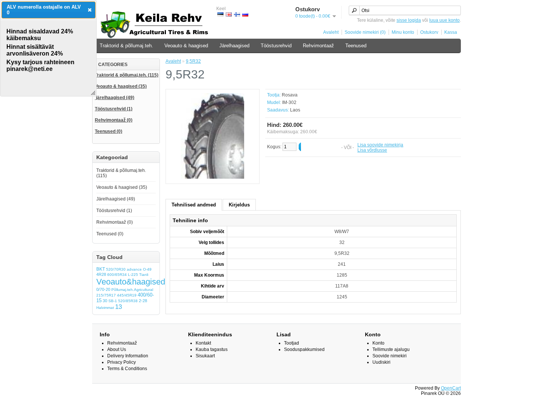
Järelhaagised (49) (115, 199)
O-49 (147, 269)
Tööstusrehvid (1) (114, 210)
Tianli (143, 275)
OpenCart (451, 388)
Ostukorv (429, 32)
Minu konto (403, 32)
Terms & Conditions (127, 368)
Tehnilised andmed (194, 205)
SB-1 (112, 301)
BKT (100, 269)
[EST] (220, 14)
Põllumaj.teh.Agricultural (132, 290)
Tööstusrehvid (276, 45)
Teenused (355, 45)
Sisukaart (205, 355)
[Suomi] (237, 14)
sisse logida (409, 20)
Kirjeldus (239, 205)
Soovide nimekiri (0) (365, 32)
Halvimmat (105, 308)
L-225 (133, 275)
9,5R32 (193, 61)
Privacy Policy (121, 362)
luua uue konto (444, 20)
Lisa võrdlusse (372, 150)
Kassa (450, 32)
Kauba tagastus (212, 349)
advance (134, 269)
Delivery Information (127, 355)
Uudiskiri (381, 362)
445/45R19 (127, 295)
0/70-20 (103, 289)
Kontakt (203, 343)
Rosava (290, 95)
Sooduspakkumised (304, 349)
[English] (229, 14)
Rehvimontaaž (318, 45)
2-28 (143, 300)
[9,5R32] (212, 177)
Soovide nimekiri (389, 355)
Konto (378, 343)
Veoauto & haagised (186, 45)
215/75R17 (106, 295)
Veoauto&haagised (130, 281)
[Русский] (245, 14)
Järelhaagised (234, 45)
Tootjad (291, 343)
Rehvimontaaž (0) (114, 222)
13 (118, 306)
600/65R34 (117, 275)
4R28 (101, 274)
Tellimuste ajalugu (391, 349)
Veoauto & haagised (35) (121, 187)
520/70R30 (116, 269)
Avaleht (331, 32)
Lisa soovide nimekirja (380, 145)
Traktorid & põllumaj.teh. (126, 45)
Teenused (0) (109, 233)
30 (105, 300)
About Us (116, 349)
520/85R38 (128, 301)
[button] (90, 10)
